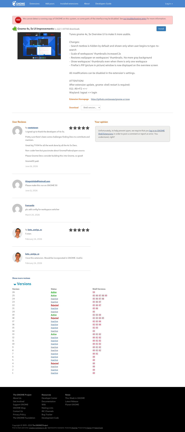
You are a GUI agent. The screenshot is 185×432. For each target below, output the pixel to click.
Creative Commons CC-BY (38, 428)
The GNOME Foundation (24, 418)
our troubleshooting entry (134, 18)
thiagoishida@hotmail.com (37, 181)
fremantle (29, 205)
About (87, 3)
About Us (17, 398)
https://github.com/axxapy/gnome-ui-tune (110, 99)
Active (54, 292)
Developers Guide (103, 3)
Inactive (54, 298)
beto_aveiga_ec (35, 229)
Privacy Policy (19, 414)
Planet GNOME (72, 404)
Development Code (50, 418)
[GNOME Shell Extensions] (18, 3)
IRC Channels (48, 411)
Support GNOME (20, 404)
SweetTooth (99, 428)
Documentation (49, 401)
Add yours (49, 3)
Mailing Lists (47, 408)
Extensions (35, 3)
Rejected (55, 305)
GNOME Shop (19, 408)
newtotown (33, 127)
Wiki (44, 404)
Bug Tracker (47, 414)
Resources (46, 395)
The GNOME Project (22, 395)
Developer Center (49, 398)
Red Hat (74, 428)
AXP (59, 29)
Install (161, 28)
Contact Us (18, 411)
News (67, 395)
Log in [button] (168, 3)
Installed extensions (69, 3)
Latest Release (71, 401)
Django (89, 428)
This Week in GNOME (75, 398)
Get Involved (18, 401)
